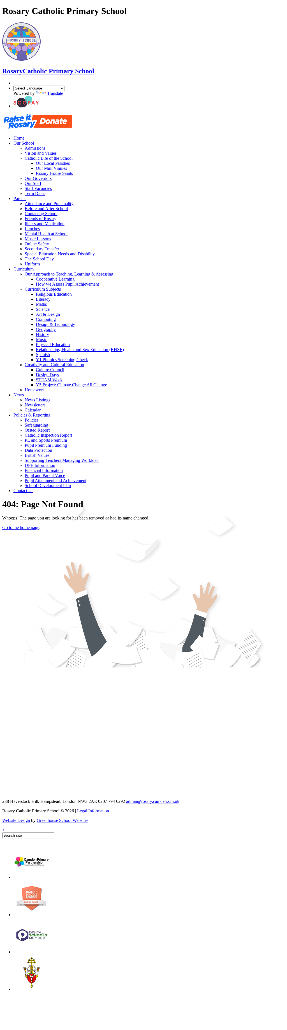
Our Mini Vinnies (51, 168)
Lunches (32, 228)
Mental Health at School (46, 233)
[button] (26, 106)
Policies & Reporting (31, 415)
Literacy (43, 299)
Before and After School (46, 208)
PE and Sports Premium (46, 440)
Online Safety (37, 243)
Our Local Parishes (53, 163)
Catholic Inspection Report (48, 435)
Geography (46, 329)
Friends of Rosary (40, 218)
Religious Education (54, 294)
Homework (35, 389)
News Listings (37, 400)
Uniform (32, 264)
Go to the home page (20, 527)
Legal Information (93, 810)
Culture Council (50, 369)
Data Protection (38, 450)
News (18, 394)
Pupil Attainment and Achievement (55, 480)
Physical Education (53, 344)
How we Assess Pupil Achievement (67, 284)
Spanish (43, 354)
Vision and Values (41, 153)
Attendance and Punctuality (49, 203)
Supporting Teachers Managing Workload (62, 460)
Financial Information (44, 470)
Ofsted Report (37, 430)
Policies (31, 420)
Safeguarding (36, 425)
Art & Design (48, 314)
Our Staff (33, 183)
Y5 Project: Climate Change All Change (71, 384)
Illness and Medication (44, 223)
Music (41, 339)
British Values (37, 455)
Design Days (47, 374)
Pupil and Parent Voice (45, 475)
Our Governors (38, 178)
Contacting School (41, 213)
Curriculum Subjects (43, 289)
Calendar (33, 410)
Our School (23, 143)
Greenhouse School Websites (62, 820)
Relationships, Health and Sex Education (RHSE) (80, 349)
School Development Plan (48, 485)
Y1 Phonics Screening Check (62, 359)
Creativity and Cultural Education (54, 364)
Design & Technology (55, 324)
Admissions (35, 148)
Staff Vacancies (38, 188)
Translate (55, 93)
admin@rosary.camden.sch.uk (152, 801)
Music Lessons (38, 238)
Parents (19, 198)
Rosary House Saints (54, 173)
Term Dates (35, 193)
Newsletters (35, 405)
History (42, 334)
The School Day (39, 259)
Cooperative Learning (55, 279)
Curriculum (23, 269)
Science (43, 309)
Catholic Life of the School (49, 158)
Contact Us (23, 490)
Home (18, 138)
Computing (46, 319)
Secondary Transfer (42, 248)
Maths (41, 304)
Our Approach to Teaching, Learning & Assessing (69, 274)
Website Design (16, 820)
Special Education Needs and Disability (60, 253)
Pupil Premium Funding (46, 445)
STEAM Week (49, 379)
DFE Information (40, 465)
